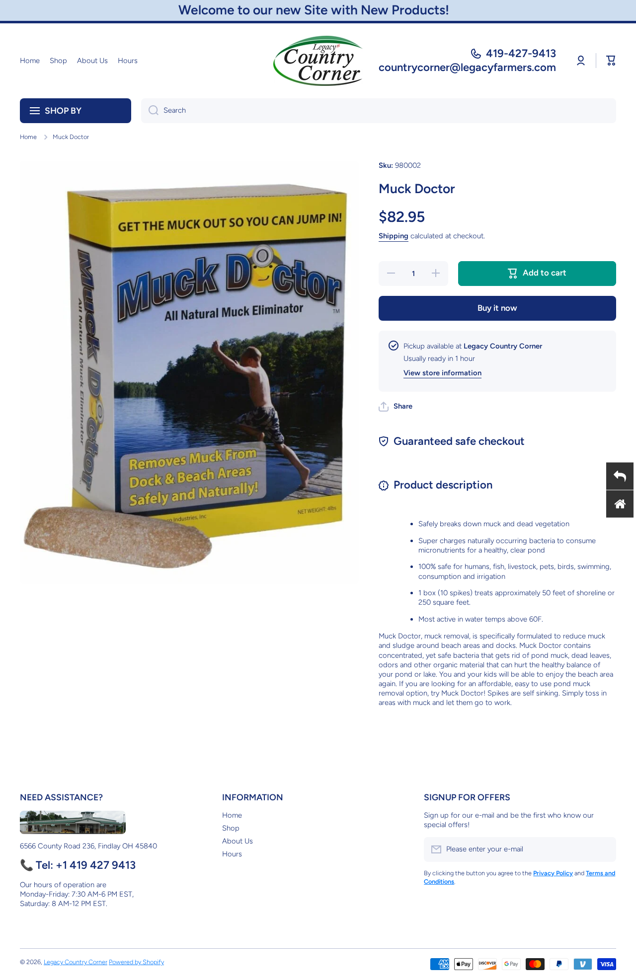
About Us (237, 841)
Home (28, 136)
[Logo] (318, 61)
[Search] (150, 110)
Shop (230, 828)
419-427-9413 (521, 53)
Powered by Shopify (136, 962)
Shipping (393, 235)
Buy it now (497, 308)
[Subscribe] (603, 849)
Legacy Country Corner (75, 962)
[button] (611, 61)
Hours (232, 853)
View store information (442, 372)
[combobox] (378, 110)
